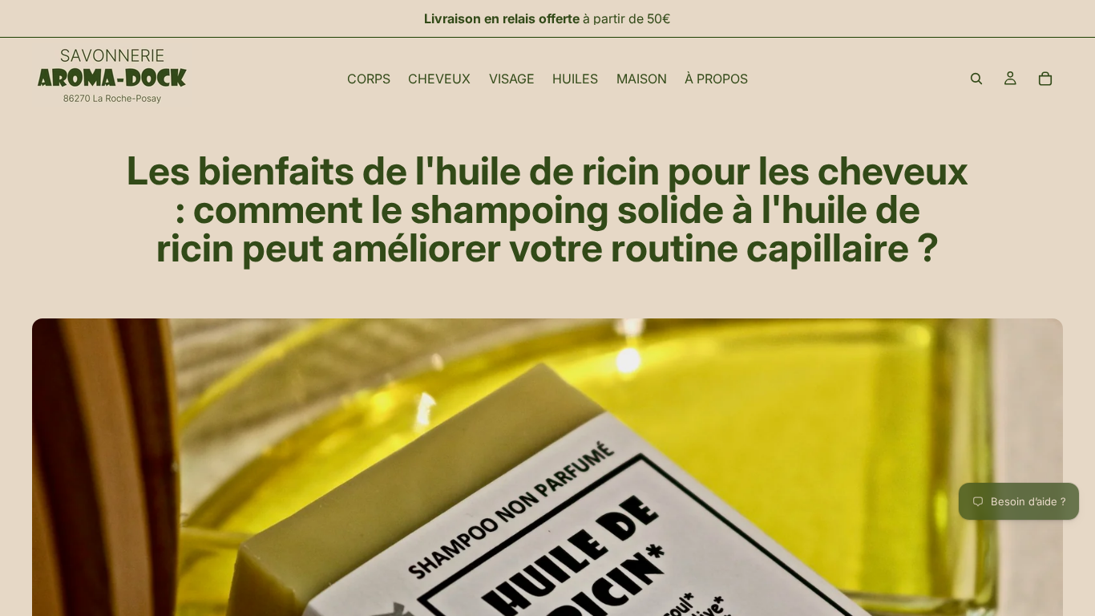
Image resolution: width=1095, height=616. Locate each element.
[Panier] (1045, 78)
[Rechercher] (976, 78)
